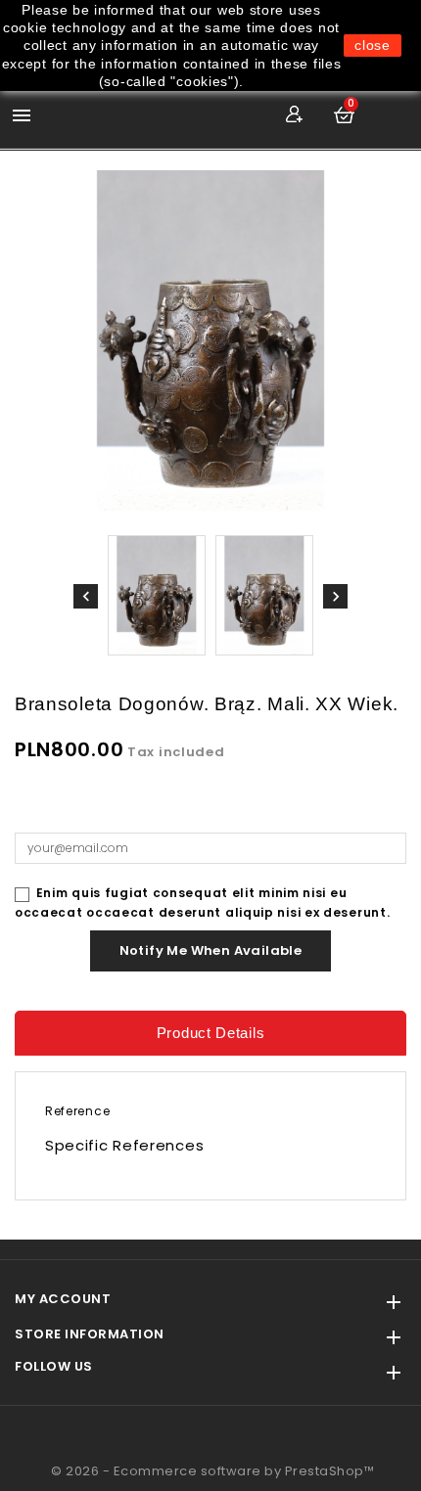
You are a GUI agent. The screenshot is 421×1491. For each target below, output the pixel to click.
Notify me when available (211, 950)
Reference (77, 1111)
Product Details (211, 1032)
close (372, 45)
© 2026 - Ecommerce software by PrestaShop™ (212, 1471)
